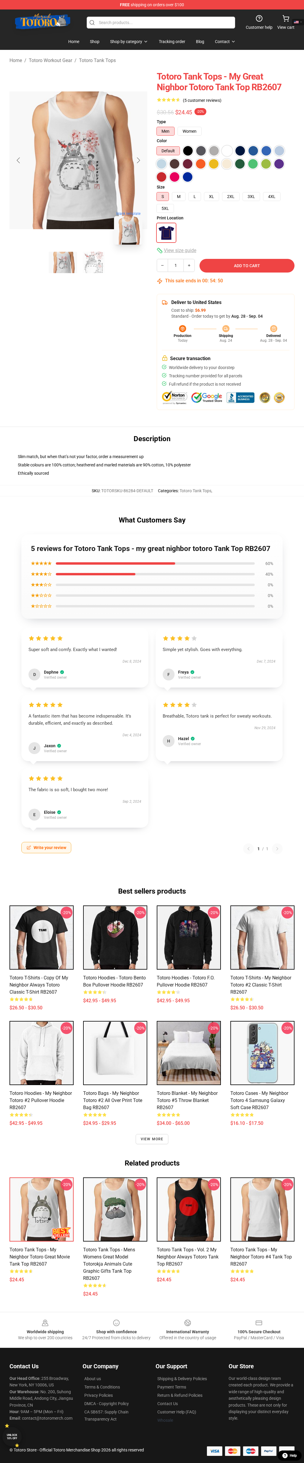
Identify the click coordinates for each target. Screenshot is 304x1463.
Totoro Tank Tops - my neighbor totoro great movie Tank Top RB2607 (40, 1257)
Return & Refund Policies (179, 1395)
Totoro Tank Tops (97, 60)
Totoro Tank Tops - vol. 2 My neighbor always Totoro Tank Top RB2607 (187, 1257)
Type (161, 121)
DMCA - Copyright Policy (106, 1403)
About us (92, 1378)
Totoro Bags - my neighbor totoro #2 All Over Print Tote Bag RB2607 (112, 1100)
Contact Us (167, 1403)
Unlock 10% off (12, 1437)
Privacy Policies (98, 1395)
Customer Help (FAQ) (176, 1412)
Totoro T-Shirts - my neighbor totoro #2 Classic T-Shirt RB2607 (260, 985)
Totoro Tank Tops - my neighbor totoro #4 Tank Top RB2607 (261, 1257)
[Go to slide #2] (94, 262)
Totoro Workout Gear (50, 60)
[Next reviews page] (277, 848)
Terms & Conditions (102, 1387)
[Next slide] (138, 160)
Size (161, 187)
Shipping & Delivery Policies (182, 1378)
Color (162, 140)
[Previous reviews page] (248, 848)
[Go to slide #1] (63, 262)
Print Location (170, 218)
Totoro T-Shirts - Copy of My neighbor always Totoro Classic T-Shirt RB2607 (39, 985)
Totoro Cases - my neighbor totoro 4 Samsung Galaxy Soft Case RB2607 (259, 1100)
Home (16, 60)
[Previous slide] (18, 160)
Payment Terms (171, 1387)
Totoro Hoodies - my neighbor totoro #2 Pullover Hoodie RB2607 (41, 1100)
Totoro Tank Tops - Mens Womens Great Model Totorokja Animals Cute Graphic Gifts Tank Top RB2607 (109, 1264)
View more (152, 1139)
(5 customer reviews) (202, 100)
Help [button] (293, 1456)
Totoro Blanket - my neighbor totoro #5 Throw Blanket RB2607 (187, 1100)
